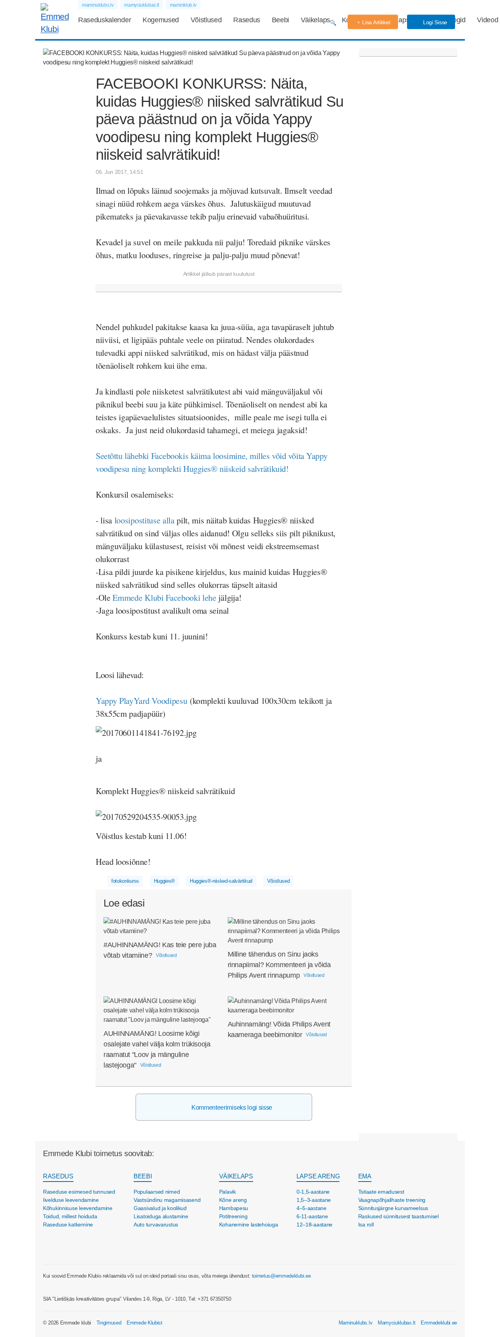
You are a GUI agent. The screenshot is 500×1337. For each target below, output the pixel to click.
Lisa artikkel (376, 22)
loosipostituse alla (144, 520)
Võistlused (206, 20)
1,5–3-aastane (313, 1200)
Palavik (227, 1192)
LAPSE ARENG (317, 1176)
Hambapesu (233, 1208)
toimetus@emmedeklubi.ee (281, 1276)
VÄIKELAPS (236, 1176)
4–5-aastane (311, 1208)
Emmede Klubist (144, 1323)
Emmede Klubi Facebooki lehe (164, 597)
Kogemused (161, 20)
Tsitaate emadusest (381, 1192)
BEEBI (143, 1176)
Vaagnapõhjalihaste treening (391, 1200)
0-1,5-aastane (313, 1192)
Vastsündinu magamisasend (167, 1200)
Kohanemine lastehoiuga (248, 1224)
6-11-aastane (312, 1216)
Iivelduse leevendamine (71, 1200)
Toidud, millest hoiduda (70, 1216)
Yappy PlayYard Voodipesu (141, 700)
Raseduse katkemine (68, 1224)
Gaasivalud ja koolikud (160, 1208)
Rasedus (246, 20)
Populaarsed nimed (157, 1192)
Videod (487, 20)
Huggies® (164, 881)
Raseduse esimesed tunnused (79, 1192)
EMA (364, 1176)
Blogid (456, 20)
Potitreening (233, 1216)
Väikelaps (315, 20)
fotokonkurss (125, 881)
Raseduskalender (104, 20)
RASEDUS (58, 1176)
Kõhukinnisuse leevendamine (77, 1208)
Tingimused (108, 1323)
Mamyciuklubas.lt (397, 1323)
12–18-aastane (314, 1224)
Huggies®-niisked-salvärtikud (221, 881)
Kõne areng (233, 1200)
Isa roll (366, 1224)
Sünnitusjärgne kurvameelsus (393, 1208)
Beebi (280, 20)
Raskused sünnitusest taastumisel (398, 1216)
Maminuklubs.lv (356, 1323)
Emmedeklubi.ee (439, 1323)
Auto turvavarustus (156, 1224)
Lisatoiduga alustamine (161, 1216)
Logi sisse (434, 22)
